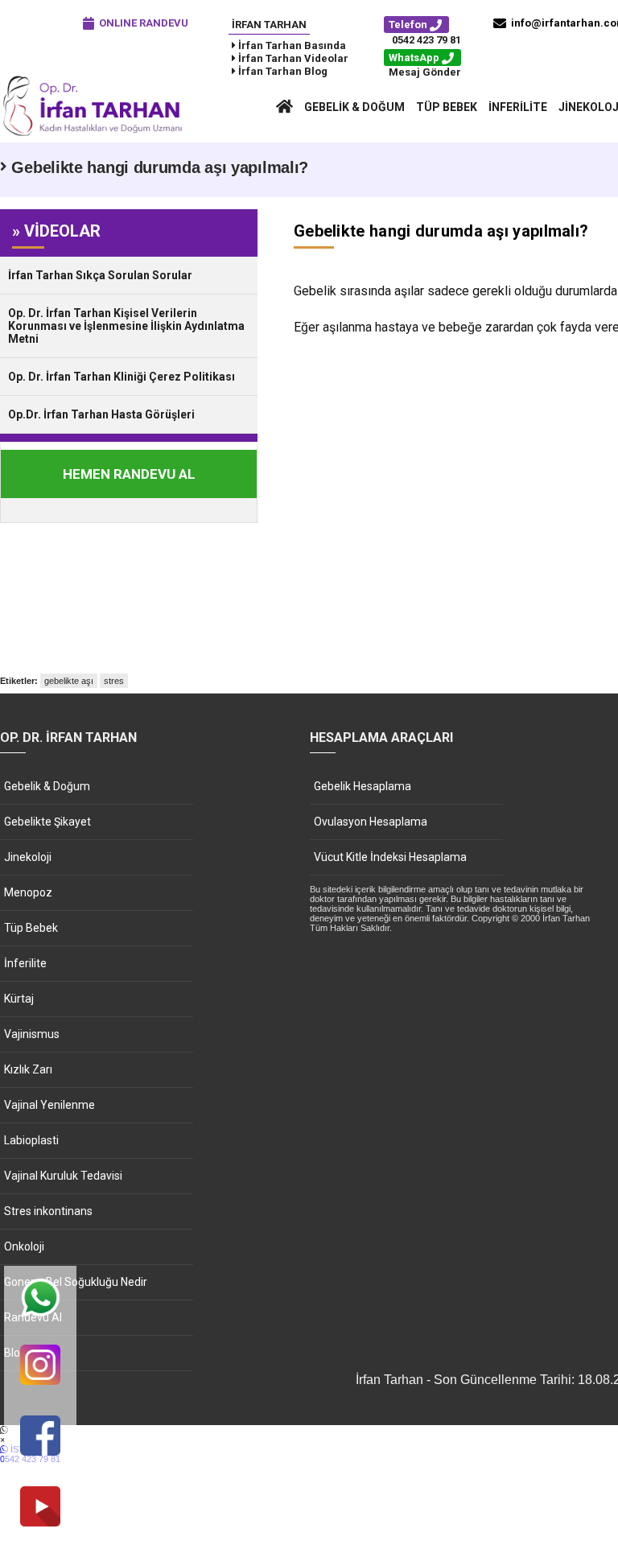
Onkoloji (24, 1246)
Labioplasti (31, 1140)
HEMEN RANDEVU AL (129, 474)
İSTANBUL (30, 1454)
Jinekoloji (28, 857)
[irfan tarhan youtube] (40, 1507)
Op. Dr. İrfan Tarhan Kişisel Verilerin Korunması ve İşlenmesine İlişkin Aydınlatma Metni (126, 326)
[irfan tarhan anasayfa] (284, 107)
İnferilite (517, 107)
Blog (15, 1352)
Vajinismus (32, 1034)
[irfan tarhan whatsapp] (40, 1299)
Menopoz (28, 892)
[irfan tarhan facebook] (40, 1436)
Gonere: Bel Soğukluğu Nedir (75, 1281)
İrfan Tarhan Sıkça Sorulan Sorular (100, 275)
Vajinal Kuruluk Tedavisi (63, 1175)
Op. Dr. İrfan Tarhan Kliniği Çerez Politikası (121, 376)
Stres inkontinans (48, 1211)
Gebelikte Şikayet (47, 821)
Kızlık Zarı (28, 1069)
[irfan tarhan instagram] (40, 1366)
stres (114, 681)
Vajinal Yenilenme (49, 1104)
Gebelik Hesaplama (362, 786)
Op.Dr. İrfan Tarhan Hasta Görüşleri (101, 414)
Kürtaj (19, 998)
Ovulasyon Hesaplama (370, 821)
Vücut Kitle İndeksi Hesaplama (390, 857)
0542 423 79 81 (426, 40)
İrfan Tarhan (269, 25)
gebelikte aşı (68, 681)
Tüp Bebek (446, 107)
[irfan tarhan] (96, 134)
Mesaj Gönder (425, 72)
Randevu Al (33, 1317)
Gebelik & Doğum (354, 107)
